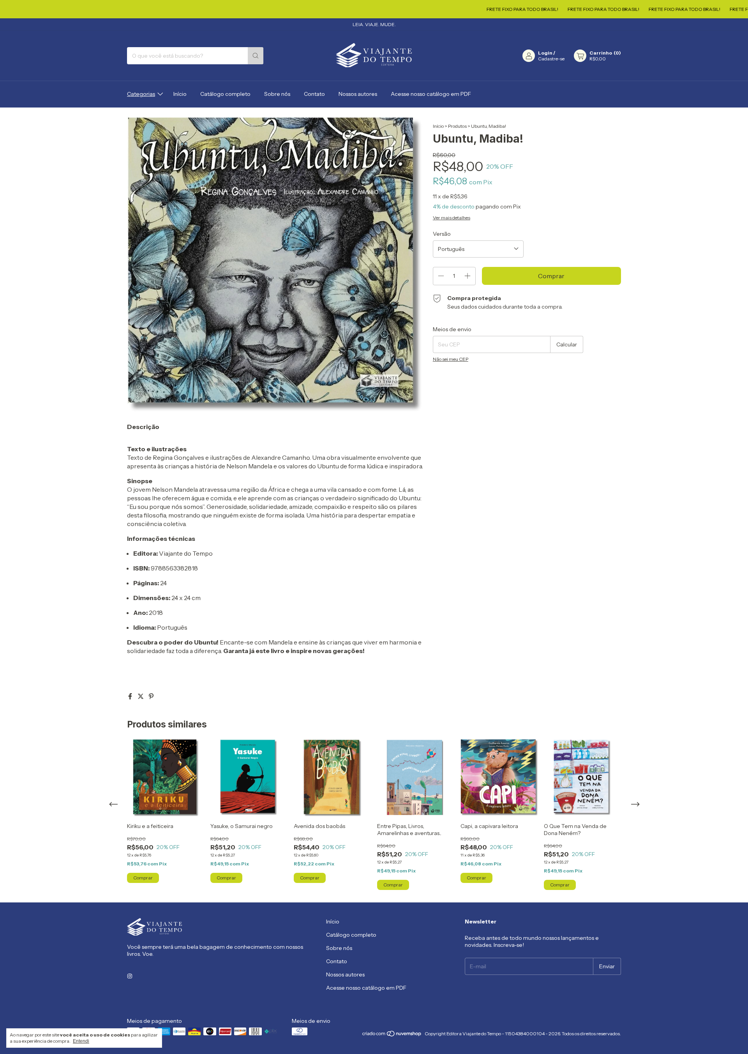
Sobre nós (277, 93)
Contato (314, 93)
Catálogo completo (225, 93)
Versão (442, 233)
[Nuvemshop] (392, 1035)
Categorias (141, 93)
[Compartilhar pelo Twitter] (141, 696)
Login (545, 53)
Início (180, 93)
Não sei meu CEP (450, 359)
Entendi (81, 1041)
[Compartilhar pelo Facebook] (130, 696)
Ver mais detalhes (451, 218)
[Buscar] (255, 55)
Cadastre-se (551, 59)
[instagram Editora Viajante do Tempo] (129, 976)
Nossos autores (358, 93)
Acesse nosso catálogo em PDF (431, 93)
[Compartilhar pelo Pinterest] (151, 696)
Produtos (457, 126)
